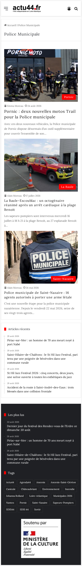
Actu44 (10, 482)
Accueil (11, 25)
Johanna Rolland (15, 495)
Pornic (23, 502)
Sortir (37, 509)
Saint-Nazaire (39, 502)
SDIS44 (10, 509)
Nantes (10, 502)
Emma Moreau (15, 105)
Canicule (11, 489)
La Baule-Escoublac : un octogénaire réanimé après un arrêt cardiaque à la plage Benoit (40, 205)
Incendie (70, 489)
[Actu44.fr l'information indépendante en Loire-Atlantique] (27, 8)
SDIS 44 (24, 509)
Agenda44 (25, 482)
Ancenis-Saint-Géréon (63, 482)
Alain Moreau (14, 195)
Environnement (51, 489)
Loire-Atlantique (38, 495)
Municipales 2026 (62, 495)
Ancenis (40, 482)
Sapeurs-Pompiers (63, 502)
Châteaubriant (29, 489)
